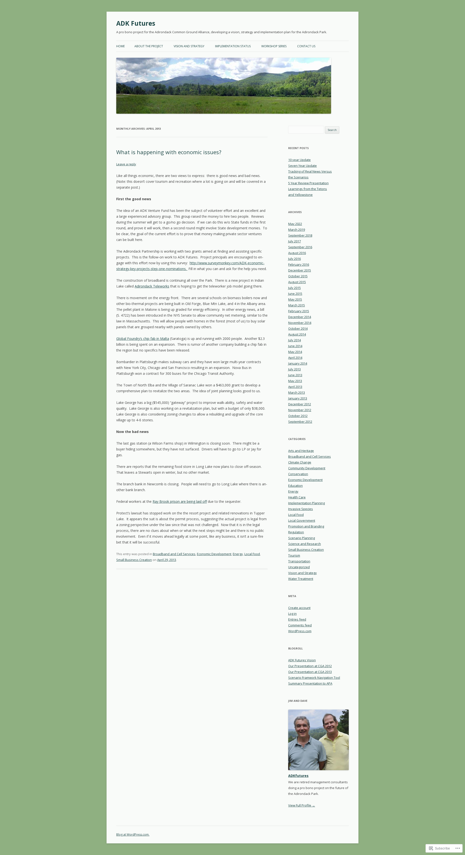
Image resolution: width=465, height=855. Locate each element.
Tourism (294, 555)
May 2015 (295, 299)
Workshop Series (274, 46)
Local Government (301, 520)
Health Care (297, 497)
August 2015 (297, 282)
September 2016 (300, 247)
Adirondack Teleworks (152, 286)
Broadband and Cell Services (174, 554)
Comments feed (300, 625)
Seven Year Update (302, 165)
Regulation (296, 532)
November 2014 (299, 322)
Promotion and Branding (306, 526)
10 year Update (299, 160)
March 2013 (296, 392)
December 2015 (299, 270)
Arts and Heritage (301, 450)
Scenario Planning (301, 538)
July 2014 (294, 340)
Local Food (252, 554)
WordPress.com (299, 631)
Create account (299, 608)
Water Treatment (300, 578)
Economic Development (214, 554)
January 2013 (297, 398)
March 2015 (296, 305)
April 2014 (295, 357)
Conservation (298, 474)
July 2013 (294, 369)
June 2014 (295, 346)
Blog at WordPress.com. (132, 834)
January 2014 (297, 363)
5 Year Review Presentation (308, 183)
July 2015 (294, 288)
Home (120, 46)
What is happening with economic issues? (168, 152)
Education (295, 485)
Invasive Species (300, 509)
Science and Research (304, 544)
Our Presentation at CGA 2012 (310, 666)
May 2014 (295, 352)
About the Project (148, 46)
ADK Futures (135, 23)
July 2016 (294, 258)
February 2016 (298, 264)
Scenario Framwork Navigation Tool (314, 677)
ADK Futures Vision (302, 660)
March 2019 (296, 229)
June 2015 (295, 293)
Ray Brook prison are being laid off (180, 501)
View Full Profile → (301, 805)
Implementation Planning (306, 503)
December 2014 (299, 317)
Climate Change (299, 462)
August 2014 (297, 334)
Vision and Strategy (189, 46)
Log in (292, 613)
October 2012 (298, 416)
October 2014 (298, 328)
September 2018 (300, 235)
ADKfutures (298, 775)
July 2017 (294, 241)
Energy (238, 554)
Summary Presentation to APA (310, 683)
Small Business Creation (134, 560)
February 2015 (298, 311)
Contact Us (306, 46)
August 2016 (297, 253)
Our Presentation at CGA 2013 (310, 672)
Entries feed (297, 619)
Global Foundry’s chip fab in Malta (142, 338)
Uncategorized (299, 567)
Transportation (299, 561)
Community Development (306, 468)
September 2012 (300, 421)
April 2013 (295, 386)
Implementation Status (233, 46)
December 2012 (299, 404)
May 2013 (295, 381)
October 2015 (298, 276)
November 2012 (299, 410)
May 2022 (295, 224)
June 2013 (295, 375)
